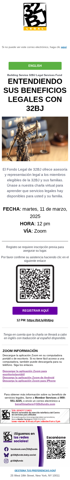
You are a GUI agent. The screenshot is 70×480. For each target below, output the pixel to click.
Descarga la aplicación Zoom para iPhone (29, 380)
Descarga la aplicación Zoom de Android (28, 377)
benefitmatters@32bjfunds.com (35, 404)
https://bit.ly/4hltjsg (40, 320)
